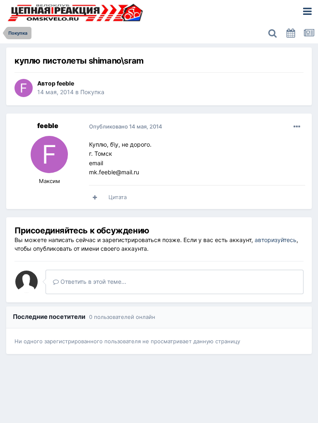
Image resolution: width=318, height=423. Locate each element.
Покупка (92, 91)
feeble (65, 83)
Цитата (117, 197)
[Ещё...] (297, 127)
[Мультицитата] (95, 197)
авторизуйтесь (275, 239)
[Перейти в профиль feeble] (23, 88)
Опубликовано (125, 126)
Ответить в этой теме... (92, 281)
